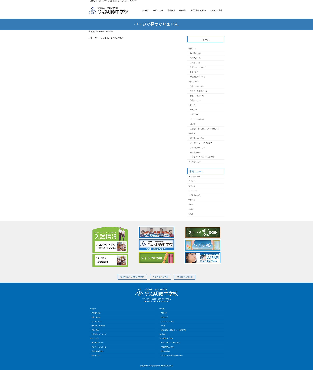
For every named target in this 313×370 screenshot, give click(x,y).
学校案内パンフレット (198, 77)
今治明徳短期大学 (185, 277)
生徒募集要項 (195, 152)
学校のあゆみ (195, 58)
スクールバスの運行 (198, 119)
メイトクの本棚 (194, 195)
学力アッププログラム (198, 91)
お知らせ (191, 186)
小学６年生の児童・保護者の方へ (203, 157)
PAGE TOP (304, 356)
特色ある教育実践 (197, 96)
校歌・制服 (194, 72)
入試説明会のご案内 (196, 138)
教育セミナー (195, 100)
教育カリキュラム (197, 86)
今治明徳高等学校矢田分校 (132, 277)
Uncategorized (194, 176)
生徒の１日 (164, 317)
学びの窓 (191, 200)
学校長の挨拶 (195, 53)
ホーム (206, 39)
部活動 (192, 124)
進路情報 (191, 133)
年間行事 (193, 110)
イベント (191, 181)
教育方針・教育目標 (198, 67)
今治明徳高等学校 (160, 277)
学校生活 (191, 105)
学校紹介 (191, 49)
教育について (193, 82)
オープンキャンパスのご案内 (201, 143)
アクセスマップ (196, 63)
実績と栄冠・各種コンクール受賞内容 (204, 129)
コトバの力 (192, 190)
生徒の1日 (194, 115)
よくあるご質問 (194, 162)
